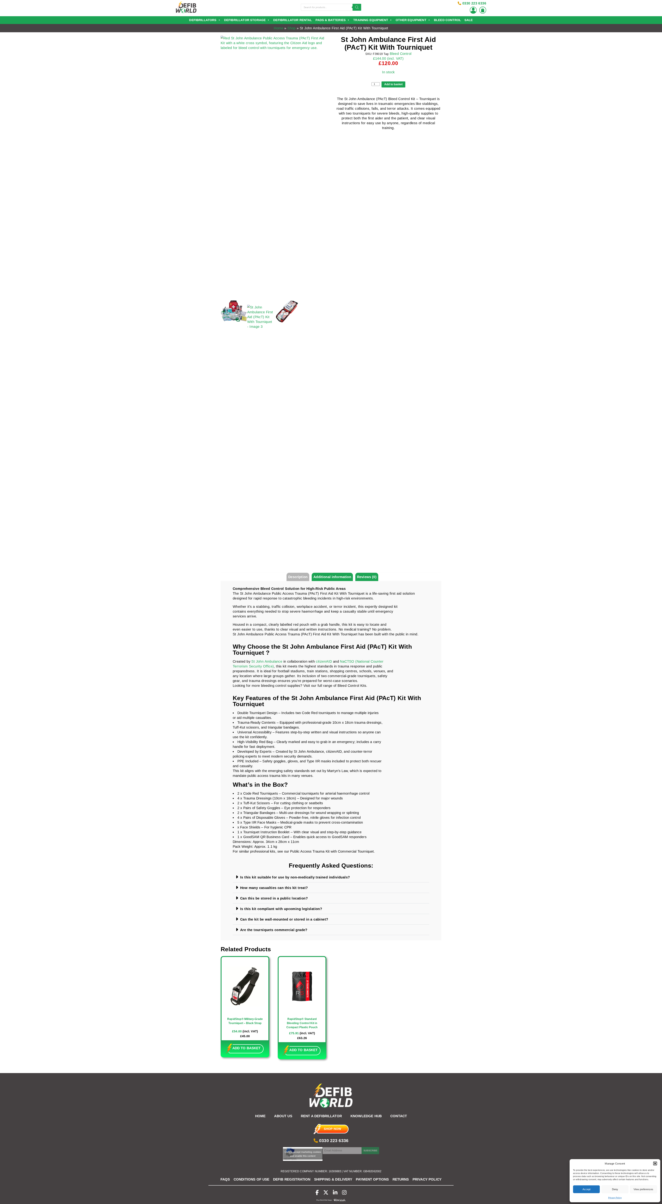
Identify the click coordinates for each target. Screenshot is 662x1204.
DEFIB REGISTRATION (291, 1179)
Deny (615, 1189)
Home (278, 28)
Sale (468, 20)
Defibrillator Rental (292, 20)
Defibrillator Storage (245, 20)
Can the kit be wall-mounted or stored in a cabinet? (284, 919)
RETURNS (401, 1179)
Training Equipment (370, 20)
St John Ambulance (266, 661)
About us (283, 1116)
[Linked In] (335, 1192)
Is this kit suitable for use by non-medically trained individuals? (295, 877)
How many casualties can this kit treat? (274, 888)
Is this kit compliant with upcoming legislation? (281, 909)
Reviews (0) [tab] (367, 577)
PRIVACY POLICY (427, 1179)
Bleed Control (447, 20)
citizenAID (324, 661)
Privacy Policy (615, 1198)
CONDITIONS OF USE (251, 1179)
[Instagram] (344, 1192)
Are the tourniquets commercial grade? (273, 930)
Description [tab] (298, 577)
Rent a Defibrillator (321, 1116)
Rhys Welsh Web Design (324, 1200)
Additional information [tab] (332, 577)
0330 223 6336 (333, 1140)
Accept (586, 1189)
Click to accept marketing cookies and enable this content (303, 1154)
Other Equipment (411, 20)
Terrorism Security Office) (253, 666)
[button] (655, 1163)
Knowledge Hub (366, 1116)
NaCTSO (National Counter (361, 661)
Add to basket (393, 84)
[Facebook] (317, 1192)
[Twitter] (325, 1192)
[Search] (357, 7)
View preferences (643, 1189)
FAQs (225, 1179)
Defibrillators (202, 20)
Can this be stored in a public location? (274, 898)
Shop (291, 28)
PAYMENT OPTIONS (372, 1179)
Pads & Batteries (330, 20)
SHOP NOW (332, 1129)
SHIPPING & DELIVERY (333, 1179)
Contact (398, 1116)
